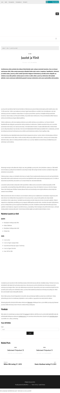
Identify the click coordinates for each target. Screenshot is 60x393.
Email (2, 327)
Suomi (2, 2)
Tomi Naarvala (33, 62)
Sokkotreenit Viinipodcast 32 (15, 350)
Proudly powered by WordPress (22, 385)
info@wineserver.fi (22, 316)
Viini (30, 53)
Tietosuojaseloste (11, 2)
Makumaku (29, 302)
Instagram (54, 39)
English (6, 2)
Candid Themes (41, 385)
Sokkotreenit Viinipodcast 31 (44, 350)
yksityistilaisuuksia (53, 316)
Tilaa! (30, 333)
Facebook (52, 39)
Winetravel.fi (25, 2)
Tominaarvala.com (19, 2)
